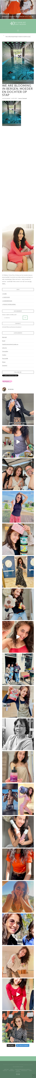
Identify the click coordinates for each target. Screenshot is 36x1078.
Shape (3, 362)
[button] (18, 31)
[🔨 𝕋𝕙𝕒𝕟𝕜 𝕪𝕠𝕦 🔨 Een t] (18, 962)
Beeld (3, 340)
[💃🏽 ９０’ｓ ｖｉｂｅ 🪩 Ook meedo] (18, 994)
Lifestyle (4, 348)
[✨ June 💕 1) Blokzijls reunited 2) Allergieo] (18, 474)
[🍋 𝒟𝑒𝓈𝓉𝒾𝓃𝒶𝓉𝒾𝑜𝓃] (18, 539)
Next (32, 9)
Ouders (4, 355)
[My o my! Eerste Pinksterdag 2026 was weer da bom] (18, 637)
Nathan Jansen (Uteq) (26, 1064)
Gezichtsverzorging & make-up (10, 344)
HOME (5, 293)
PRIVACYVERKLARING (9, 304)
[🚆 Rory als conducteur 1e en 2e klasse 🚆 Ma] (18, 409)
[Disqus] (18, 149)
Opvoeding (5, 351)
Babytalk (4, 337)
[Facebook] (17, 1074)
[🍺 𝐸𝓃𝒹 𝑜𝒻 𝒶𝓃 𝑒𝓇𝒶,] (18, 669)
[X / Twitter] (19, 1074)
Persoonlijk (5, 358)
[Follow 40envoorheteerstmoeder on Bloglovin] (7, 381)
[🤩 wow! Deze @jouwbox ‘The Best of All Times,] (18, 442)
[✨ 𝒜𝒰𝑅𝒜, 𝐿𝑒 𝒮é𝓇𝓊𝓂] (18, 767)
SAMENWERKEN (7, 301)
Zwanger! (4, 365)
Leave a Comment (22, 98)
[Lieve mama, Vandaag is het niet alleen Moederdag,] (18, 734)
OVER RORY (6, 297)
